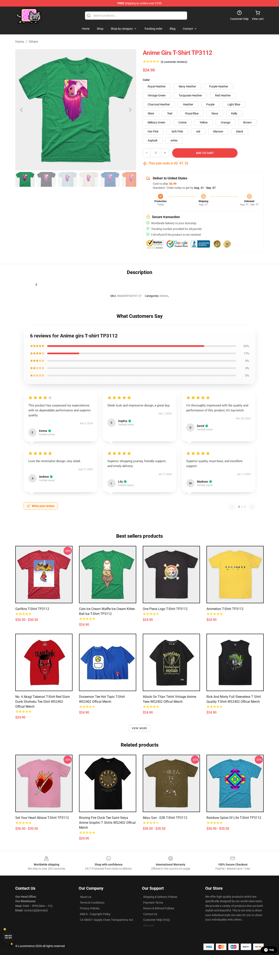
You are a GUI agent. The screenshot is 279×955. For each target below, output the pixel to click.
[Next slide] (130, 109)
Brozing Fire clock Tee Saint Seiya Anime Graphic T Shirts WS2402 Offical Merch (107, 822)
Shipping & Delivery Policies (160, 896)
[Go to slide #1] (25, 179)
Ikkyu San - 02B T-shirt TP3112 (165, 818)
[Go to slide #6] (131, 179)
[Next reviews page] (252, 506)
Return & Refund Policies (158, 908)
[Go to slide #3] (67, 179)
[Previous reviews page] (232, 506)
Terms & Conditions (92, 902)
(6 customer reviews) (174, 61)
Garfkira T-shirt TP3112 (32, 609)
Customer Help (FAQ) (156, 919)
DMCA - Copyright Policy (95, 914)
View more (139, 728)
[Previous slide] (21, 109)
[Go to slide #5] (110, 179)
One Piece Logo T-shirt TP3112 (165, 609)
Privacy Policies (89, 908)
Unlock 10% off (8, 937)
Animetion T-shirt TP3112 (224, 609)
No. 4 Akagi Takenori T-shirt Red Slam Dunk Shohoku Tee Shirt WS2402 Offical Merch (42, 701)
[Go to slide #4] (89, 179)
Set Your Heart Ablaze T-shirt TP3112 (42, 818)
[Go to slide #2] (46, 179)
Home (19, 42)
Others (33, 42)
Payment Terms (153, 902)
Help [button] (271, 949)
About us (85, 896)
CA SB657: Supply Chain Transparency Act (106, 919)
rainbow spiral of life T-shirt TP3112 (233, 818)
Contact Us (150, 914)
